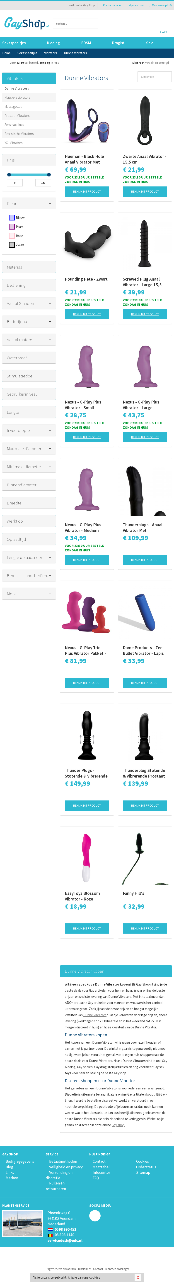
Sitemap (143, 1172)
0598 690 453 (65, 1229)
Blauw (20, 217)
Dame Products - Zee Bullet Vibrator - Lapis (143, 650)
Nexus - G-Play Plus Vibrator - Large (141, 404)
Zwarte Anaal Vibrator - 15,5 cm (145, 159)
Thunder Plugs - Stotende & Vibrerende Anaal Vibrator (86, 773)
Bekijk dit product (87, 191)
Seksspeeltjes (14, 42)
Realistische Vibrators (19, 134)
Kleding (53, 42)
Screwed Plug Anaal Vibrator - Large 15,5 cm (142, 282)
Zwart (20, 245)
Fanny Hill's (133, 893)
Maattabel (101, 1167)
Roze (19, 236)
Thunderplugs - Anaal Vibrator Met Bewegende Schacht (142, 527)
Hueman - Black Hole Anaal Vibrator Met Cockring (84, 159)
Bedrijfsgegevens (20, 1161)
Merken (12, 1177)
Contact (99, 1161)
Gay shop (118, 1125)
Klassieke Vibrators (17, 97)
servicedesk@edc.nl (65, 1240)
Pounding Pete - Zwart (86, 279)
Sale (149, 42)
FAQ (96, 1177)
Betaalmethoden (63, 1161)
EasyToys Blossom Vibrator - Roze (82, 896)
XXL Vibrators (13, 143)
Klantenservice (112, 5)
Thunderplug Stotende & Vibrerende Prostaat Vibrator (144, 773)
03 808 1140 (64, 1234)
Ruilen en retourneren (56, 1186)
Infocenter (101, 1172)
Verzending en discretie (59, 1175)
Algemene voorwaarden (61, 1269)
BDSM (86, 42)
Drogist (118, 42)
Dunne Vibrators (17, 88)
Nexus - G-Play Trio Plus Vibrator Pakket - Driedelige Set (85, 650)
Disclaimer (84, 1269)
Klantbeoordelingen (117, 1269)
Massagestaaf (14, 106)
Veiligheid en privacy (66, 1167)
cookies (94, 1277)
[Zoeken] (94, 24)
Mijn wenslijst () (161, 5)
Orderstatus (146, 1167)
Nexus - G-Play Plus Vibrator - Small (83, 404)
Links (10, 1172)
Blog (9, 1167)
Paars (20, 227)
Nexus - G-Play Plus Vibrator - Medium (83, 527)
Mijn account (137, 5)
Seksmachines (14, 124)
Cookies (142, 1161)
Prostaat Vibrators (17, 115)
